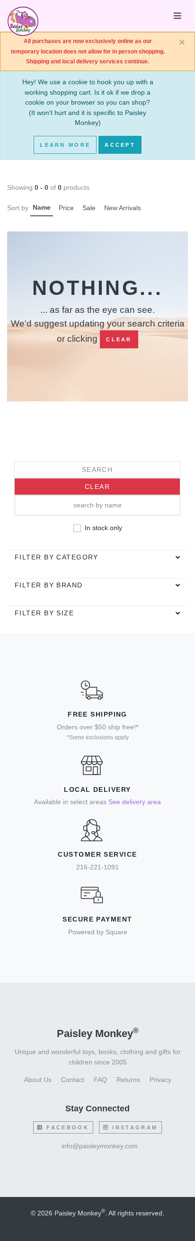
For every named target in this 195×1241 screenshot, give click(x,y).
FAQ (100, 1079)
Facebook (66, 1127)
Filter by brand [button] (49, 585)
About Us (38, 1079)
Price (66, 208)
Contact (72, 1079)
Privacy (160, 1079)
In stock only (103, 528)
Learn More (65, 145)
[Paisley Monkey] (23, 16)
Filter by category (56, 557)
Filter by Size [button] (44, 613)
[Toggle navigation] (177, 15)
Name (42, 207)
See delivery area (134, 802)
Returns (128, 1079)
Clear (119, 339)
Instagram (133, 1127)
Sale (89, 208)
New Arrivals (122, 208)
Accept (120, 145)
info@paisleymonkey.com (100, 1146)
